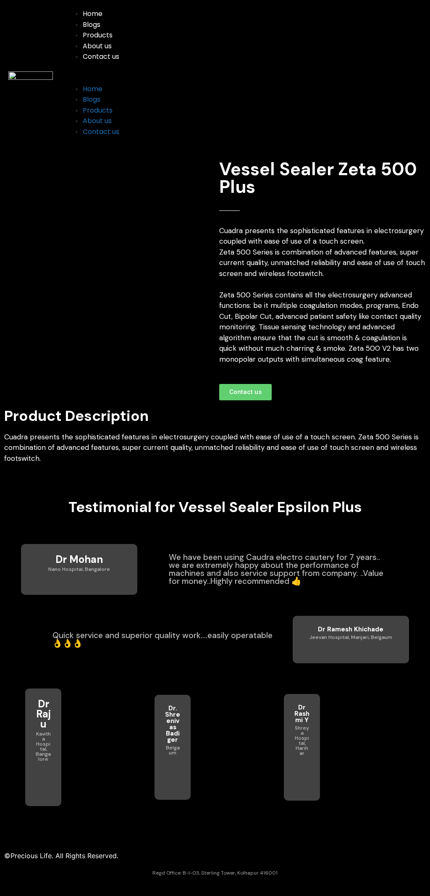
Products (98, 35)
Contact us (101, 56)
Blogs (91, 24)
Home (92, 13)
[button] (241, 78)
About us (97, 46)
